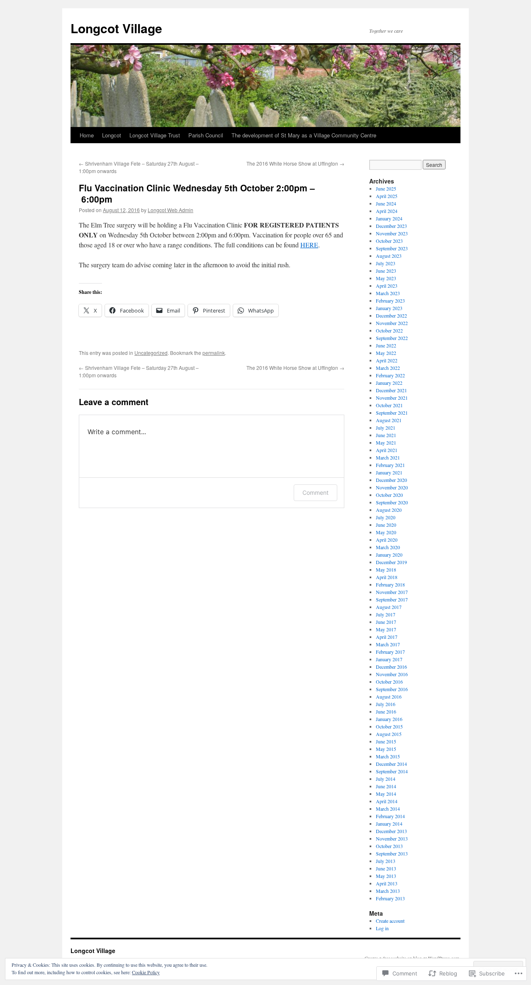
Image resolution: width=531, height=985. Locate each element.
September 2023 (392, 248)
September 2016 (392, 689)
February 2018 (390, 584)
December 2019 (391, 562)
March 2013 (388, 890)
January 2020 (389, 554)
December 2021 (391, 390)
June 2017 (386, 621)
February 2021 (390, 465)
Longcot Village (116, 28)
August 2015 (389, 734)
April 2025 (386, 196)
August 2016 (389, 696)
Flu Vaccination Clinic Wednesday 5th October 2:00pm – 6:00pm (197, 193)
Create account (390, 920)
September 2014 (392, 771)
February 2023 (390, 300)
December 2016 (391, 666)
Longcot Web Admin (170, 209)
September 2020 (392, 502)
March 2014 (388, 808)
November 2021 (392, 397)
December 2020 (391, 480)
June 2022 (386, 345)
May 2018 (386, 569)
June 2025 (386, 188)
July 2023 (385, 263)
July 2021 (385, 427)
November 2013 (392, 838)
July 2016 (385, 704)
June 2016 (386, 711)
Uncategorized (151, 352)
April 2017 (386, 636)
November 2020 (392, 487)
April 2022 (386, 360)
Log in (382, 928)
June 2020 (386, 524)
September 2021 (392, 412)
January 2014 (389, 823)
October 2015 (389, 726)
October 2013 (389, 846)
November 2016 (392, 674)
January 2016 (389, 719)
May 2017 (386, 629)
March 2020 (388, 547)
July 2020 (385, 517)
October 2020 (389, 494)
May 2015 (386, 748)
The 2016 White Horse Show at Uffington (295, 163)
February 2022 (390, 375)
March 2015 (388, 756)
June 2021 (386, 435)
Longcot (111, 135)
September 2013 (392, 853)
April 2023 (386, 285)
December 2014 (391, 763)
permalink (213, 352)
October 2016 (389, 681)
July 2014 (385, 778)
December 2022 (391, 315)
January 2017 (389, 659)
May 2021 (386, 442)
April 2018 (386, 577)
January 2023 (389, 308)
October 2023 (389, 240)
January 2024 (389, 218)
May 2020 (386, 532)
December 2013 (391, 831)
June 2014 (386, 786)
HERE (309, 244)
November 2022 (392, 323)
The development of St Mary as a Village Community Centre (303, 135)
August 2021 (389, 420)
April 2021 (386, 450)
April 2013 (386, 883)
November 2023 (392, 233)
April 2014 (386, 801)
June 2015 (386, 741)
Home (87, 135)
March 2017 (388, 644)
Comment (315, 492)
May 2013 (386, 876)
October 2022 (389, 330)
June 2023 (386, 270)
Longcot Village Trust (154, 135)
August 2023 (389, 255)
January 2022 (389, 382)
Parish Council (205, 135)
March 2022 (388, 367)
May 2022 (386, 353)
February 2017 (390, 651)
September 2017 (392, 599)
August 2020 (389, 509)
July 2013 (385, 861)
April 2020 (386, 539)
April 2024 (386, 211)
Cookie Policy (146, 972)
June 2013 (386, 868)
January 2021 (389, 472)
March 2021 (388, 457)
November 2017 (392, 592)
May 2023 (386, 278)
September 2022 (392, 338)
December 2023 (391, 225)
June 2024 (386, 203)
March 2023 (388, 293)
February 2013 (390, 898)
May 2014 (386, 793)
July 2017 (385, 614)
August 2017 (389, 607)
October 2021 (389, 405)
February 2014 (390, 816)
